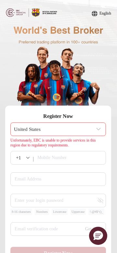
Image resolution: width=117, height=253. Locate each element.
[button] (98, 236)
